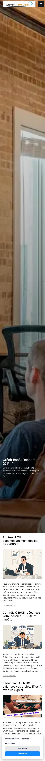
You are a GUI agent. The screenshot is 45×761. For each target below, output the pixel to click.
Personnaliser (10, 743)
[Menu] (41, 4)
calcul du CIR (29, 468)
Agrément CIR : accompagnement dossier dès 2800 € (21, 540)
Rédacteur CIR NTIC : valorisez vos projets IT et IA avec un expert (22, 686)
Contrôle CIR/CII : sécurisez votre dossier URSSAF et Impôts (21, 616)
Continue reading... (9, 605)
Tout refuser (22, 748)
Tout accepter (22, 753)
